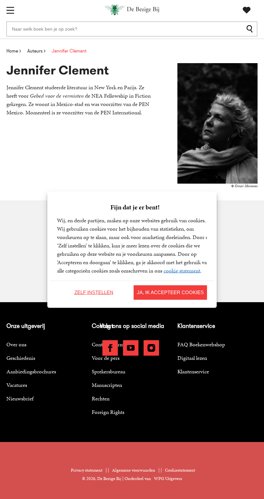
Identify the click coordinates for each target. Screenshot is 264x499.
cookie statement (182, 270)
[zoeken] (251, 29)
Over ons (16, 344)
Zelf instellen (93, 292)
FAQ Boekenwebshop (201, 344)
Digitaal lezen (192, 358)
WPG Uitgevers (168, 478)
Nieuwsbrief (19, 398)
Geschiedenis (20, 358)
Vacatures (16, 385)
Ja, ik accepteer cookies (170, 292)
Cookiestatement (180, 470)
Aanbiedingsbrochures (31, 371)
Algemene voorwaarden (133, 470)
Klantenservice (193, 371)
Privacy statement (86, 470)
